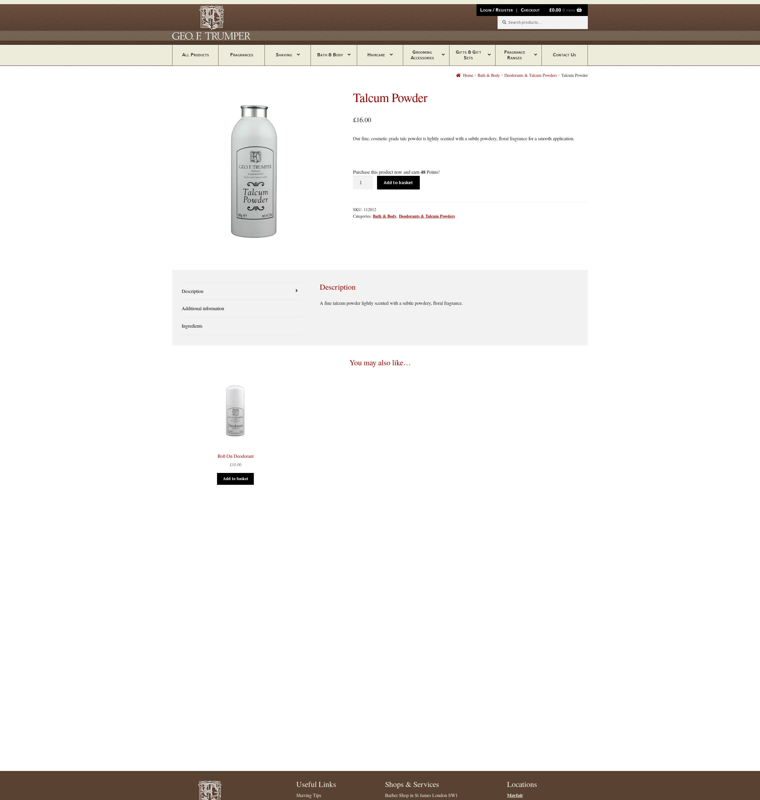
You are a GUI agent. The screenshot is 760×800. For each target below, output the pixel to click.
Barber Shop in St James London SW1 (421, 795)
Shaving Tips (308, 795)
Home (468, 75)
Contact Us (564, 55)
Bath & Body (330, 55)
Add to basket (398, 182)
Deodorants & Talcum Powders (530, 75)
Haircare (376, 55)
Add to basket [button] (235, 478)
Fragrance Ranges (514, 54)
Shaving (284, 55)
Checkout (530, 10)
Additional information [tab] (203, 308)
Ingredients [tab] (192, 326)
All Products (195, 55)
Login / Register (496, 10)
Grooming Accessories (422, 54)
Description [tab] (192, 291)
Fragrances (241, 55)
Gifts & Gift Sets (468, 54)
